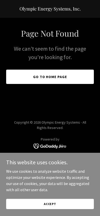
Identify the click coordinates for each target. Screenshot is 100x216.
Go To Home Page (50, 76)
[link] (50, 9)
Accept (50, 204)
